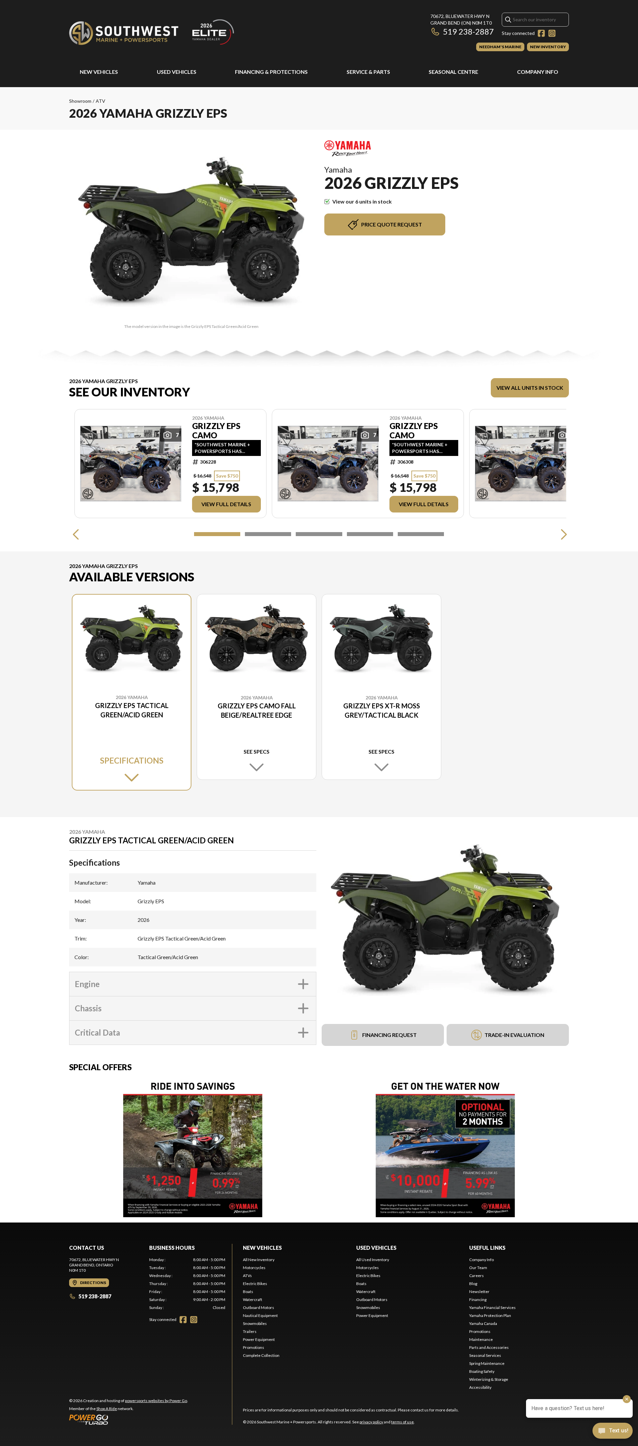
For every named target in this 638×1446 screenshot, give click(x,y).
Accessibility (480, 1387)
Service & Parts (368, 72)
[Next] (562, 534)
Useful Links (487, 1247)
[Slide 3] (319, 534)
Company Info (537, 72)
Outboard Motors (258, 1307)
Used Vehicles (176, 72)
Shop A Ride (106, 1408)
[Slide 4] (370, 534)
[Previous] (75, 534)
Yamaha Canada (483, 1323)
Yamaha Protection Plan (490, 1315)
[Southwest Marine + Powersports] (152, 32)
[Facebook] (541, 33)
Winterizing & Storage (488, 1379)
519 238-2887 (468, 31)
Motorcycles (254, 1267)
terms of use (402, 1421)
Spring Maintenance (486, 1363)
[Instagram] (552, 33)
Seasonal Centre (453, 72)
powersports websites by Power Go (156, 1400)
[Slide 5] (421, 534)
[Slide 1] (217, 534)
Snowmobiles (255, 1323)
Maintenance (481, 1339)
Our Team (478, 1267)
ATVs (247, 1275)
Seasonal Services (485, 1355)
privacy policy (371, 1421)
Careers (476, 1275)
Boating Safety (481, 1371)
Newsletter (479, 1291)
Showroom (80, 101)
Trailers (250, 1331)
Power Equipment (259, 1339)
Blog (473, 1283)
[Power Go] (128, 1419)
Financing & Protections (271, 72)
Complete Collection (261, 1355)
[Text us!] (612, 1431)
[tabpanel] (187, 1283)
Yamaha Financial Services (492, 1307)
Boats (248, 1291)
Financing (477, 1299)
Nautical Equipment (260, 1315)
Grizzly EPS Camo (216, 430)
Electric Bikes (255, 1283)
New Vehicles (99, 72)
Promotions (253, 1347)
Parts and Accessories (489, 1347)
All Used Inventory (372, 1259)
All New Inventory (258, 1259)
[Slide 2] (268, 534)
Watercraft (252, 1299)
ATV (100, 101)
